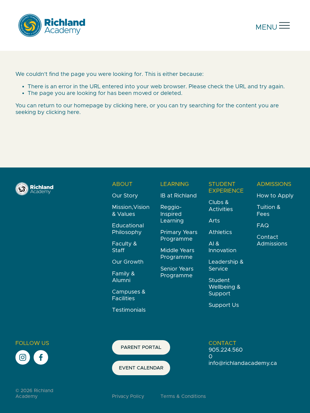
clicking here (130, 106)
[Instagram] (22, 357)
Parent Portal (141, 347)
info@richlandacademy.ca (243, 363)
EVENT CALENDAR (141, 368)
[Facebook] (41, 357)
